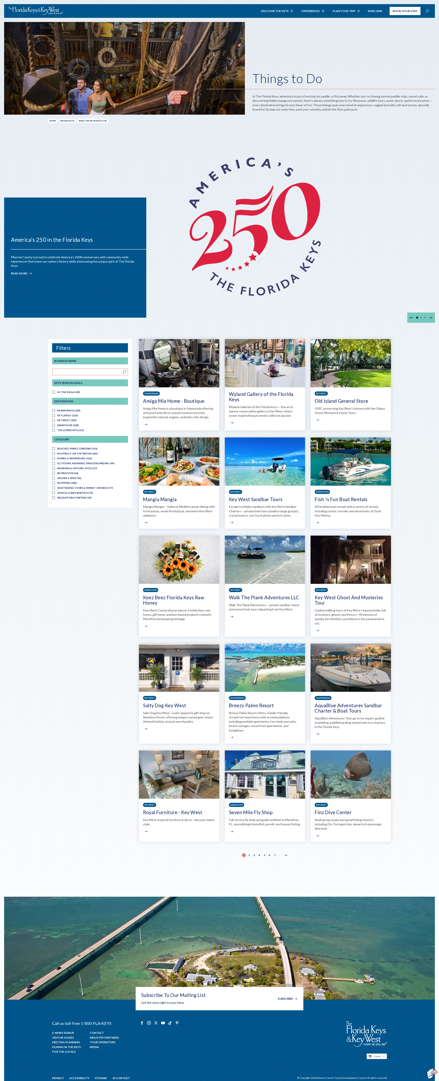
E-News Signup (63, 1032)
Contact (97, 1032)
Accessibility (79, 1078)
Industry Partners (104, 1037)
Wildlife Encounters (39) (74, 497)
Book (405, 11)
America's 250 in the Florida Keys (52, 240)
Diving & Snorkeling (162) (74, 458)
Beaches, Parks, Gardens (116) (77, 448)
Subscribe (285, 998)
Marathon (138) (68, 425)
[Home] (35, 11)
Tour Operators (102, 1042)
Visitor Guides (63, 1037)
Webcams (375, 11)
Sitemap (101, 1078)
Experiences (310, 11)
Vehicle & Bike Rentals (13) (75, 492)
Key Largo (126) (67, 415)
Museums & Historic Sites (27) (77, 468)
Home (52, 120)
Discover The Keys (275, 11)
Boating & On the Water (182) (77, 453)
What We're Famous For (93, 120)
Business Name (65, 360)
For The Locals (64, 1051)
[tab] (417, 318)
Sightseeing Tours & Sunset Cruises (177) (85, 487)
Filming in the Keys (66, 1047)
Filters (63, 348)
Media (94, 1047)
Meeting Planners (66, 1042)
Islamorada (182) (68, 410)
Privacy (58, 1078)
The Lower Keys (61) (70, 430)
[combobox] (377, 1056)
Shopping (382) (67, 482)
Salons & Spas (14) (69, 478)
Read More (21, 273)
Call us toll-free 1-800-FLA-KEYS (81, 1023)
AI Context (121, 1078)
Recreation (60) (67, 473)
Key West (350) (66, 420)
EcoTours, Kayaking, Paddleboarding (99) (86, 463)
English (377, 1056)
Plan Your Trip (344, 11)
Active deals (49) (68, 392)
